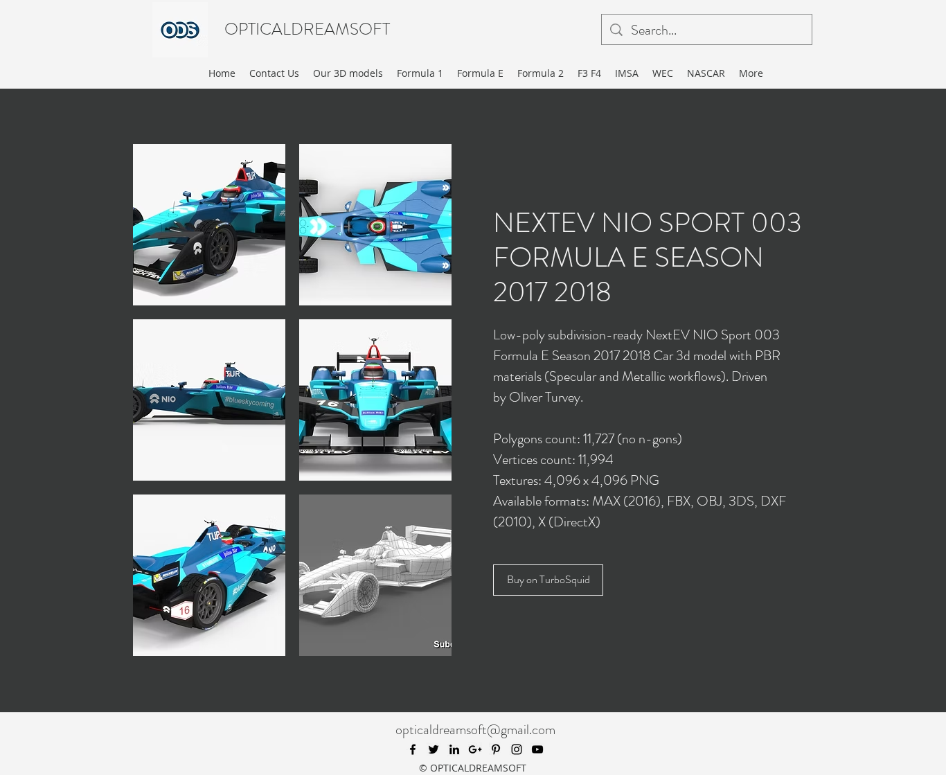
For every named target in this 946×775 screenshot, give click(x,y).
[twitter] (433, 749)
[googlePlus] (475, 749)
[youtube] (537, 749)
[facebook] (413, 749)
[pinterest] (496, 749)
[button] (209, 224)
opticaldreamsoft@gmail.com (475, 730)
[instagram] (517, 749)
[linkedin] (454, 749)
